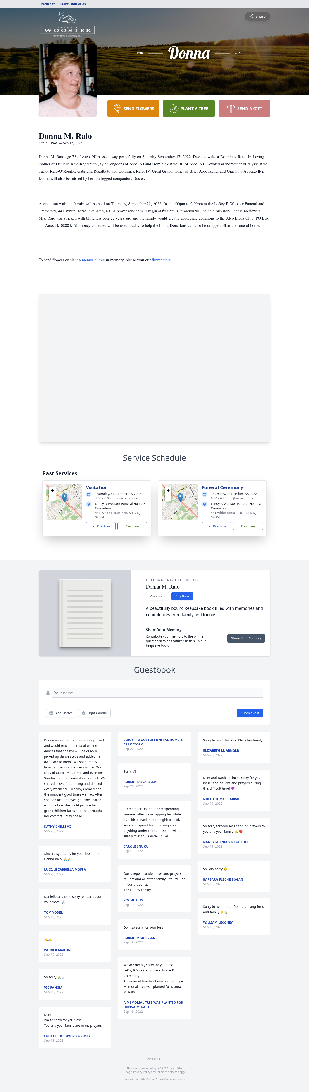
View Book (157, 596)
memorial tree (93, 259)
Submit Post (250, 713)
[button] (64, 497)
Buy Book (182, 596)
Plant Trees (132, 526)
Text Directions (100, 526)
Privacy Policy (141, 1072)
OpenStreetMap (159, 1079)
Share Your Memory (246, 638)
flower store (161, 259)
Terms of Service (166, 1072)
